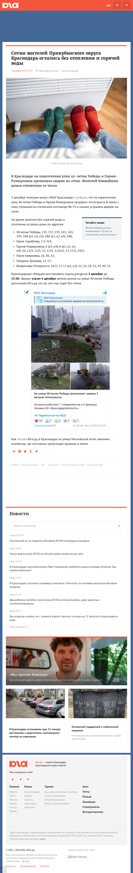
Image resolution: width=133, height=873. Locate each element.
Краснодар (53, 465)
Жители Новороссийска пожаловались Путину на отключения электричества (100, 231)
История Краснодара (55, 799)
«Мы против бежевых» (29, 675)
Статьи (13, 795)
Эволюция (88, 801)
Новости (19, 513)
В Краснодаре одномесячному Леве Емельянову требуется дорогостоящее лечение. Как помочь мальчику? (63, 568)
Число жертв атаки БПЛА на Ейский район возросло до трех (46, 553)
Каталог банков (31, 791)
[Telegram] (20, 779)
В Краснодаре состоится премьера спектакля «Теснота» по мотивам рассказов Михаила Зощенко (63, 585)
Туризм (49, 786)
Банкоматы (29, 807)
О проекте (11, 866)
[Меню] (127, 5)
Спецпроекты (90, 807)
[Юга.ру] (10, 5)
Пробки (13, 811)
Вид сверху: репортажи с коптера (61, 791)
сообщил (81, 197)
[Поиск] (117, 5)
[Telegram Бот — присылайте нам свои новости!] (28, 779)
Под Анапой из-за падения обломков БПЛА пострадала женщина (49, 540)
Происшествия (95, 465)
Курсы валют (30, 803)
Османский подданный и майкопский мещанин (95, 728)
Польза (86, 796)
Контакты (44, 866)
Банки (28, 786)
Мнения (13, 799)
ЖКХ (43, 465)
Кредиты (28, 799)
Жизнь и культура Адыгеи (57, 803)
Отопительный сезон (73, 465)
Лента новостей (17, 626)
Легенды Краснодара (55, 795)
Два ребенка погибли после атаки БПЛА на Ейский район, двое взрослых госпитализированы (54, 601)
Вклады (28, 795)
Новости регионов (24, 525)
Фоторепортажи (92, 812)
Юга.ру (39, 762)
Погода (13, 807)
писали (22, 439)
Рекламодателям (28, 866)
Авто (85, 786)
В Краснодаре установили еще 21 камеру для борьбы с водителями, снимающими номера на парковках (34, 732)
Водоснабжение (30, 465)
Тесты (86, 791)
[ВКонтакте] (13, 779)
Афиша (13, 803)
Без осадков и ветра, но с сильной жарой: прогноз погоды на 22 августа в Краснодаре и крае (64, 618)
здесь (42, 838)
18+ (108, 5)
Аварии (15, 465)
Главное (14, 786)
